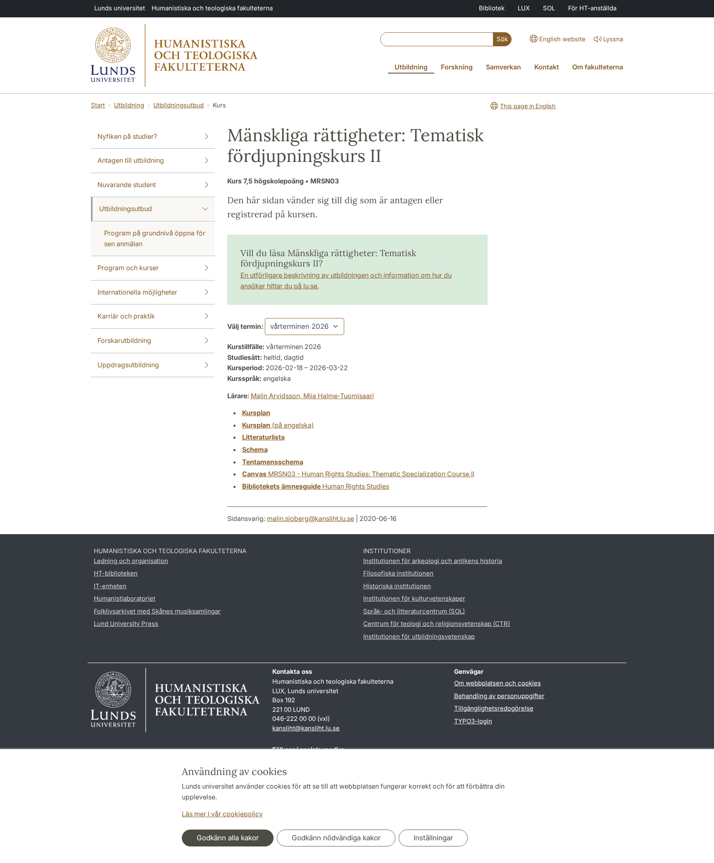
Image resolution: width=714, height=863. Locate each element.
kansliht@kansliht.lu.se (306, 728)
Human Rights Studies (315, 486)
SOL (549, 8)
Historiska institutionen (397, 586)
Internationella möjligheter (137, 292)
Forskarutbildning (124, 340)
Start (98, 105)
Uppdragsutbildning (128, 365)
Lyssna (613, 39)
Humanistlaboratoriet (124, 598)
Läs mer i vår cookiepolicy (222, 814)
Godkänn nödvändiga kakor (336, 838)
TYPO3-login (473, 721)
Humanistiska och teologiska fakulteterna (212, 8)
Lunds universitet (119, 8)
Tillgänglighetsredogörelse (493, 708)
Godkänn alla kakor (228, 838)
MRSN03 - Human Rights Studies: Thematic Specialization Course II (358, 474)
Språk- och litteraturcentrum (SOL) (414, 611)
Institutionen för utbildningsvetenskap (419, 636)
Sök (502, 39)
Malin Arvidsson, (277, 396)
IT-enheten (110, 586)
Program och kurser (128, 268)
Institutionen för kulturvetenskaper (414, 598)
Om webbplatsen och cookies (497, 683)
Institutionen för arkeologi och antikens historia (432, 561)
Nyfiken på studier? (127, 136)
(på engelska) (278, 425)
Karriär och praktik (126, 316)
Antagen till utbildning (131, 160)
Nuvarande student (127, 185)
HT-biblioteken (116, 573)
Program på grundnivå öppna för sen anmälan (154, 238)
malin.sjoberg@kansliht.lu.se (310, 518)
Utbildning (129, 105)
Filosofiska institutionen (398, 573)
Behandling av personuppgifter (499, 696)
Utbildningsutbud (178, 105)
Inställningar (433, 838)
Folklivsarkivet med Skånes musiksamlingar (157, 611)
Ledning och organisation (131, 561)
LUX (524, 8)
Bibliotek (492, 8)
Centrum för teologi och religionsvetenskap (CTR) (436, 624)
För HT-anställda (592, 8)
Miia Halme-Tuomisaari (338, 396)
